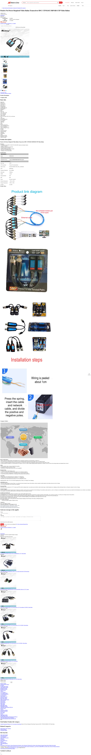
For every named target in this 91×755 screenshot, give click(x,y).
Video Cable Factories (4, 734)
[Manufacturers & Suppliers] (13, 2)
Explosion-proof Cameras (4, 684)
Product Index (46, 745)
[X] (2, 90)
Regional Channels (41, 745)
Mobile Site (51, 745)
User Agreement (3, 748)
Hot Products (2, 745)
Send (2, 524)
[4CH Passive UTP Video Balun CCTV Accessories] (8, 660)
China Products (7, 745)
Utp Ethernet (2, 739)
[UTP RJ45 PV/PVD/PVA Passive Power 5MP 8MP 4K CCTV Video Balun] (8, 552)
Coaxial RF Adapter (3, 730)
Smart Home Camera (3, 714)
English (8, 746)
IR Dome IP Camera (3, 689)
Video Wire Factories (3, 735)
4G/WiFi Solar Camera (4, 686)
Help (68, 5)
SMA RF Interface (3, 729)
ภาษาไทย (45, 746)
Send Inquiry (2, 15)
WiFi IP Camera (3, 690)
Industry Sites (35, 745)
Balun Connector (3, 742)
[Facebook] (1, 90)
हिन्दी (42, 746)
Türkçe (48, 746)
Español (11, 746)
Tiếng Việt (52, 746)
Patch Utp (2, 738)
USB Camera (2, 704)
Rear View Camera (3, 697)
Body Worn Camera (3, 698)
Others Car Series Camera (4, 699)
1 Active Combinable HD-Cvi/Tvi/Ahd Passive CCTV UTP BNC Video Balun (13, 643)
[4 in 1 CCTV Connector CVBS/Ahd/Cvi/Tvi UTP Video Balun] (8, 678)
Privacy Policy (12, 748)
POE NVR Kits (3, 700)
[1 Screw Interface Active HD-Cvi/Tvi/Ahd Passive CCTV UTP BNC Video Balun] (8, 624)
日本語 (40, 746)
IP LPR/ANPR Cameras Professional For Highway (8, 716)
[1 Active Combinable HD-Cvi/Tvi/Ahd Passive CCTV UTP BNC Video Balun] (8, 642)
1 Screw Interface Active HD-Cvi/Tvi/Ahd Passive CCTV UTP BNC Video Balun (14, 625)
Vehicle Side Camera (3, 696)
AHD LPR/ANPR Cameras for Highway (7, 717)
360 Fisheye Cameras (4, 710)
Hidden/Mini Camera (3, 706)
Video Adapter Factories (4, 737)
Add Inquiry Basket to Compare (5, 93)
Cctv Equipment (3, 736)
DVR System (2, 701)
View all (1, 691)
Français (17, 746)
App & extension (72, 5)
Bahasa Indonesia (57, 746)
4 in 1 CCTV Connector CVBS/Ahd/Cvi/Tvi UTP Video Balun (11, 679)
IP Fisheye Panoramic (4, 711)
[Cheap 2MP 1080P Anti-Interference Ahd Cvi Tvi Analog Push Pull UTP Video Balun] (8, 570)
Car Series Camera (3, 694)
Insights (54, 745)
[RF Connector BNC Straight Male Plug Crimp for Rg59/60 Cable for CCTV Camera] (8, 588)
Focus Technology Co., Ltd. (13, 747)
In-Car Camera (2, 695)
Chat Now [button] (2, 16)
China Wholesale (24, 745)
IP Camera (2, 685)
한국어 (37, 746)
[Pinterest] (4, 90)
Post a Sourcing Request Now (22, 524)
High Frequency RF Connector (5, 728)
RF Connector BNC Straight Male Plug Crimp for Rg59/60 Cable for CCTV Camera (14, 589)
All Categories (10, 5)
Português (14, 746)
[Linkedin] (6, 90)
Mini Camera (2, 703)
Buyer (64, 5)
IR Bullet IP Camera (3, 688)
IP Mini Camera (3, 708)
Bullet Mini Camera (3, 705)
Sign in (82, 2)
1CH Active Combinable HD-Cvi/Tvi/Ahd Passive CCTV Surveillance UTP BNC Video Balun (16, 607)
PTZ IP (1, 713)
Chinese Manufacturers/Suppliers (15, 745)
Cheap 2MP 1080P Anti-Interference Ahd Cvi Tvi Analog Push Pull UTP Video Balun (14, 571)
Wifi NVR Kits (2, 702)
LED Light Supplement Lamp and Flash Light (8, 718)
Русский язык (21, 746)
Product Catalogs (3, 683)
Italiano (25, 746)
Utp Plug (1, 741)
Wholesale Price (30, 745)
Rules (83, 5)
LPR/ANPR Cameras (4, 715)
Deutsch (28, 746)
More (1, 744)
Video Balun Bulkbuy (4, 743)
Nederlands (32, 746)
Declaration (8, 748)
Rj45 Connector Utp (3, 740)
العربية (35, 746)
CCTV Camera (3, 692)
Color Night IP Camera (4, 687)
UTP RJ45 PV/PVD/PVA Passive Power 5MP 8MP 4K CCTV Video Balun (13, 553)
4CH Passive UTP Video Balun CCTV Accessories (9, 661)
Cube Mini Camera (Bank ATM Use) (6, 707)
